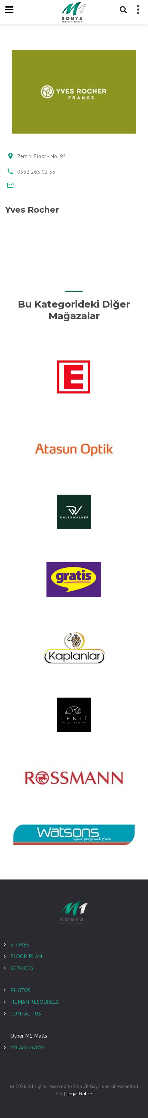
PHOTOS (20, 989)
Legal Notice (79, 1093)
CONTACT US (25, 1013)
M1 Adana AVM (27, 1047)
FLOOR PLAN (26, 956)
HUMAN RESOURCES (34, 1001)
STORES (19, 944)
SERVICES (21, 967)
